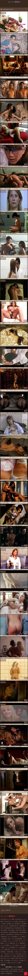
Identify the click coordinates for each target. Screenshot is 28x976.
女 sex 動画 (7, 960)
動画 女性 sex (20, 956)
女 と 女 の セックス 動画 (17, 960)
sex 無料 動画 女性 (13, 932)
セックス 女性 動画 (10, 947)
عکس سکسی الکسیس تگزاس (16, 969)
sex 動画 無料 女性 (9, 928)
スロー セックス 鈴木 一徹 (14, 941)
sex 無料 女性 (10, 934)
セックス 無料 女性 (5, 949)
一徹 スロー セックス (9, 954)
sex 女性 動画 (11, 930)
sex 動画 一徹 (10, 923)
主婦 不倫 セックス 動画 (10, 956)
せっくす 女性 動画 (12, 936)
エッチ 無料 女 (21, 936)
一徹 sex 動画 (9, 951)
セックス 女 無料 (14, 945)
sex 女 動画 (4, 930)
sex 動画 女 (17, 923)
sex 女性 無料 (4, 932)
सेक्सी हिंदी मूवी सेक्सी (5, 969)
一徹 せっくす (18, 951)
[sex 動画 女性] (25, 973)
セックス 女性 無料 (20, 947)
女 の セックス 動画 (16, 962)
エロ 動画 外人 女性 (5, 938)
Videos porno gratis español (9, 971)
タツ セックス (14, 949)
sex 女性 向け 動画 (20, 930)
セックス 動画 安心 (20, 943)
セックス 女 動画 (5, 945)
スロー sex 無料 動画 (16, 938)
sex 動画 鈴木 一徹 (19, 928)
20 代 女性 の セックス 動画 (7, 919)
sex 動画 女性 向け (14, 925)
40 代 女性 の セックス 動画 (10, 921)
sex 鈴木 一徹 (18, 934)
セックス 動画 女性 (10, 943)
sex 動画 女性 (8, 973)
